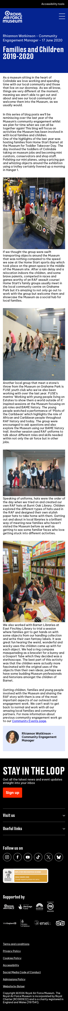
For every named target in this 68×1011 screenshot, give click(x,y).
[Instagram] (7, 857)
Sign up (12, 792)
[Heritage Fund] (25, 908)
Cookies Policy (12, 958)
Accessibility (11, 965)
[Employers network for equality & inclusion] (42, 926)
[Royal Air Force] (8, 908)
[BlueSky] (59, 857)
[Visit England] (10, 923)
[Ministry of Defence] (25, 926)
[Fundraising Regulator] (50, 911)
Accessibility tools (52, 4)
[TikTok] (38, 857)
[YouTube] (28, 857)
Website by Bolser (14, 986)
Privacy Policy (12, 951)
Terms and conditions (16, 944)
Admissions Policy (14, 979)
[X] (48, 857)
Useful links (12, 828)
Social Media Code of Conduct (22, 972)
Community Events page (29, 721)
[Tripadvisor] (60, 925)
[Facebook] (17, 857)
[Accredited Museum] (39, 909)
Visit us (9, 815)
